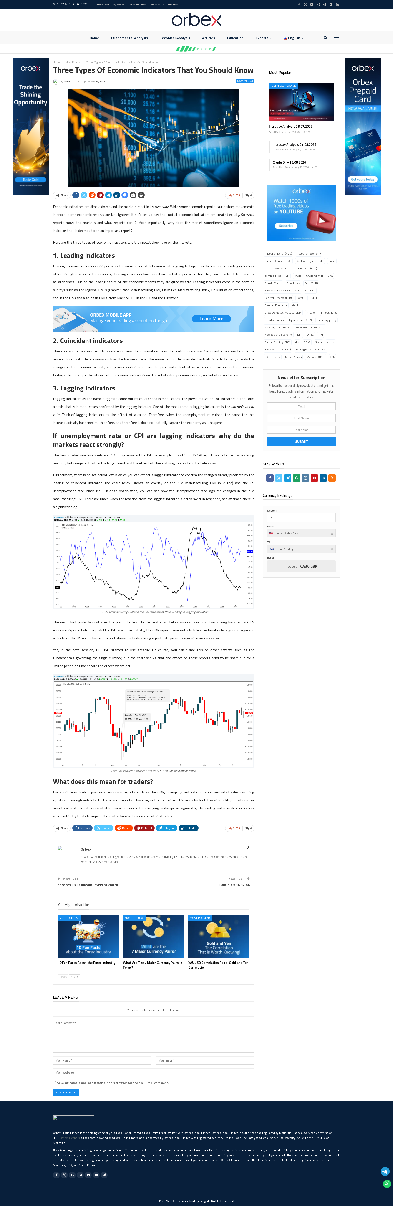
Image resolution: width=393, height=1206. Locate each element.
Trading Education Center (311, 349)
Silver (318, 342)
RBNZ (307, 342)
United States (293, 357)
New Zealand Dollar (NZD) (309, 327)
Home (94, 38)
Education (235, 38)
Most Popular (245, 81)
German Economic (276, 305)
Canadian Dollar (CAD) (304, 268)
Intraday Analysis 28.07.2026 (290, 126)
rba (297, 342)
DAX (330, 276)
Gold (295, 305)
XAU (332, 357)
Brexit (331, 261)
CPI (288, 276)
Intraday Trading (274, 320)
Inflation (311, 312)
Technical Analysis (175, 38)
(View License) (70, 1137)
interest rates (329, 312)
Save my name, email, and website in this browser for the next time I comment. (113, 1083)
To (268, 542)
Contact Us (157, 4)
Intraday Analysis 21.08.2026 (294, 144)
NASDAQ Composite (277, 327)
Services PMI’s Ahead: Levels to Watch (88, 884)
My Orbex (118, 4)
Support (173, 4)
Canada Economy (275, 268)
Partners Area (137, 4)
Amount (272, 510)
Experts (262, 38)
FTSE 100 (314, 298)
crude (297, 276)
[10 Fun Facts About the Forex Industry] (88, 936)
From (270, 526)
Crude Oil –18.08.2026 (289, 162)
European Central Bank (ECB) (282, 290)
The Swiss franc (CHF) (278, 349)
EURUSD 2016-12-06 (234, 884)
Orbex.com (102, 4)
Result (271, 558)
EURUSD (310, 290)
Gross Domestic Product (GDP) (283, 312)
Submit (301, 441)
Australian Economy (309, 253)
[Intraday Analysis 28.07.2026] (301, 102)
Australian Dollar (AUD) (278, 253)
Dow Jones (293, 283)
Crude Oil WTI (314, 276)
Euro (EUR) (311, 283)
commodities (273, 276)
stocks (330, 342)
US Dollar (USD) (315, 357)
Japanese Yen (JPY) (300, 320)
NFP (299, 334)
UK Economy (272, 357)
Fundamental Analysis (129, 38)
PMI (320, 334)
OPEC (310, 334)
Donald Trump (273, 283)
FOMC (300, 298)
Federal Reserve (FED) (278, 298)
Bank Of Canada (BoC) (278, 261)
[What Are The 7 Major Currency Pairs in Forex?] (153, 936)
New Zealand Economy (278, 334)
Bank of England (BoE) (310, 261)
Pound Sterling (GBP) (277, 342)
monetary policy (326, 320)
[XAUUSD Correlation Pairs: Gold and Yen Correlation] (218, 936)
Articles (208, 38)
